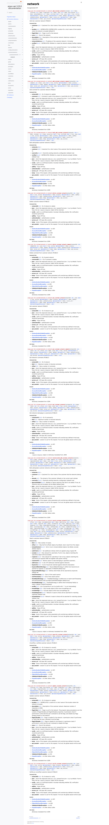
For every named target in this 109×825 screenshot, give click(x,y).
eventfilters (11, 73)
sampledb (10, 31)
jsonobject (10, 66)
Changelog (9, 97)
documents (11, 85)
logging (10, 28)
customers (10, 76)
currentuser (11, 42)
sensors (10, 47)
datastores (10, 33)
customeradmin (12, 26)
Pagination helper (11, 16)
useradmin (10, 92)
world (9, 88)
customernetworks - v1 (14, 54)
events (9, 69)
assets (9, 21)
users (9, 78)
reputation (10, 90)
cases (9, 71)
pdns (9, 83)
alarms (9, 23)
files (9, 45)
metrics (10, 59)
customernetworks (12, 52)
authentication (11, 35)
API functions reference (12, 19)
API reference (10, 95)
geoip (9, 61)
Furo (33, 823)
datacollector (11, 64)
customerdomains (12, 38)
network (13, 57)
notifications (11, 80)
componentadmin (12, 40)
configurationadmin (12, 50)
